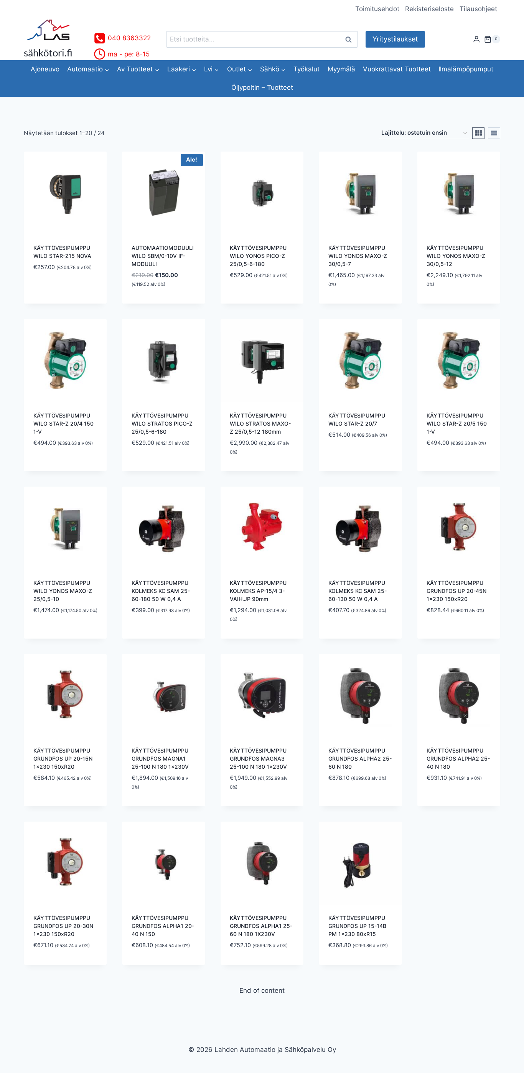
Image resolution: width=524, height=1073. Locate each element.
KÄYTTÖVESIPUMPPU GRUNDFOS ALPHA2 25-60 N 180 (360, 758)
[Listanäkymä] (494, 133)
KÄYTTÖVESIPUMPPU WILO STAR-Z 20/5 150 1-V (457, 423)
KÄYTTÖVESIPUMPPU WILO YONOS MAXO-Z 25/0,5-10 (62, 590)
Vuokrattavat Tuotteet (397, 69)
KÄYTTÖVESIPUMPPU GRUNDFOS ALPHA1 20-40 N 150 (163, 926)
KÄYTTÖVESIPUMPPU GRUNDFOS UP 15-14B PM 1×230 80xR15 (357, 926)
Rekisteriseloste (429, 9)
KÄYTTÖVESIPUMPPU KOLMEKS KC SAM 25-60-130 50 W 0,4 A (357, 590)
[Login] (476, 39)
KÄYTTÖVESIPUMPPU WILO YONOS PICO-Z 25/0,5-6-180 (258, 255)
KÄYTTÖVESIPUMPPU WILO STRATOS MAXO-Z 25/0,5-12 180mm (260, 423)
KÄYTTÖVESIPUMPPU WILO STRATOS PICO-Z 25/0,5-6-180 (162, 423)
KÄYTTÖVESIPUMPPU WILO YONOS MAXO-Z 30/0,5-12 (456, 255)
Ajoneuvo (45, 69)
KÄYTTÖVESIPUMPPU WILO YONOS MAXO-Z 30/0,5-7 (357, 255)
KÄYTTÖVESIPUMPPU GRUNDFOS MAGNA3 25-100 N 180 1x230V (258, 758)
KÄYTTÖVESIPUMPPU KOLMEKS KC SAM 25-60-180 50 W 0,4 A (161, 590)
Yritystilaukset (395, 39)
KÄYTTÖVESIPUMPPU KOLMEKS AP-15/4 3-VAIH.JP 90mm (258, 590)
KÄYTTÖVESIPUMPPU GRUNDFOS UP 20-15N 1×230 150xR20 (62, 758)
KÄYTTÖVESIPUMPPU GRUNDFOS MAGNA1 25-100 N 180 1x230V (160, 758)
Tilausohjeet (478, 9)
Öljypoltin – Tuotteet (262, 87)
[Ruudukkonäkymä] (478, 133)
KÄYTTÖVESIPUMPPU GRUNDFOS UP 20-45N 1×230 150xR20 (456, 590)
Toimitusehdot (377, 9)
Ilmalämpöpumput (465, 69)
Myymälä (341, 69)
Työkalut (306, 69)
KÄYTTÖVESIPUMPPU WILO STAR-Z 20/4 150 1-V (63, 423)
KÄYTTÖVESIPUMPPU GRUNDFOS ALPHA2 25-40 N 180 (458, 758)
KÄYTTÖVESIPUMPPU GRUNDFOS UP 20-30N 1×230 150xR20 (63, 926)
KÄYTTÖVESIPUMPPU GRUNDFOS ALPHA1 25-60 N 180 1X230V (261, 926)
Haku (350, 39)
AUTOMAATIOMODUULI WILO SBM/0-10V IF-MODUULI (163, 255)
